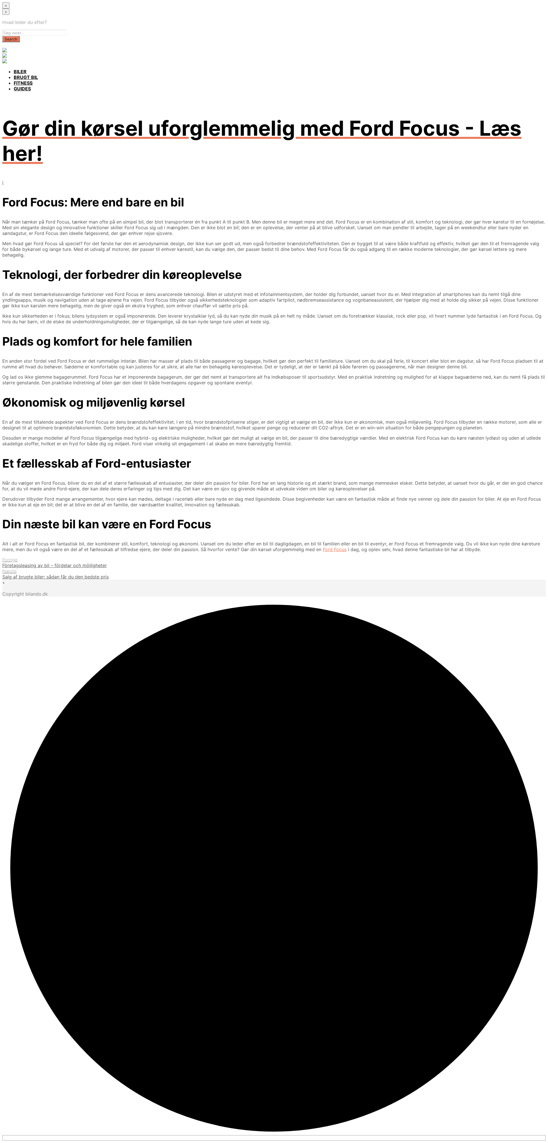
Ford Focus (334, 549)
